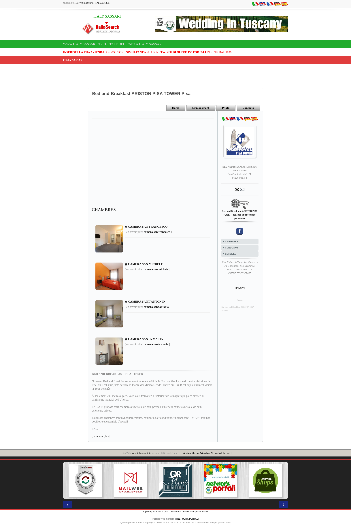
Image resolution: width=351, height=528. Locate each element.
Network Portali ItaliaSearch (93, 3)
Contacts (248, 107)
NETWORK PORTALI (188, 519)
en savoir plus (101, 436)
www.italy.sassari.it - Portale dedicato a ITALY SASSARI (113, 44)
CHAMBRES (231, 241)
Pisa (154, 511)
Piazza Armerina (173, 511)
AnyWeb (146, 511)
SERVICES (230, 254)
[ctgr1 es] (284, 4)
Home (175, 107)
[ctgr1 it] (255, 4)
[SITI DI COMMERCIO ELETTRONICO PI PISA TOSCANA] (223, 480)
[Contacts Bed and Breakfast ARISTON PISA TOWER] (239, 189)
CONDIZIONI (231, 247)
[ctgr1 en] (262, 4)
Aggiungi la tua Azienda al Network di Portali (206, 453)
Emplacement (200, 107)
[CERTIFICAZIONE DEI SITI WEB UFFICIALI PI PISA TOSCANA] (268, 480)
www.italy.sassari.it (140, 453)
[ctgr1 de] (277, 4)
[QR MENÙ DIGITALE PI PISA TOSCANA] (134, 480)
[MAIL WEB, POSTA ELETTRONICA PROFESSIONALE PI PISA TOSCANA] (89, 480)
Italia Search (202, 511)
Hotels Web (189, 511)
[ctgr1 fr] (269, 4)
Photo (226, 107)
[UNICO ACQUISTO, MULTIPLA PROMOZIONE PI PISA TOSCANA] (178, 480)
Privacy (240, 288)
